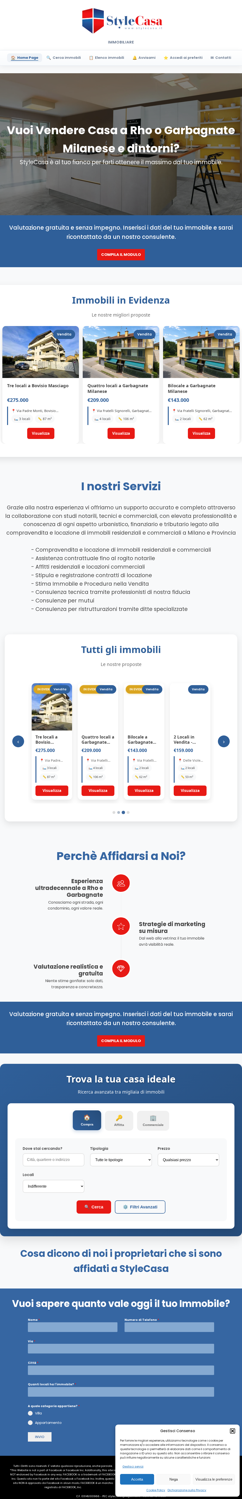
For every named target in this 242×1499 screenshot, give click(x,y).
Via (31, 1341)
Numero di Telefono (142, 1320)
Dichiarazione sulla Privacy (187, 1490)
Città (33, 1363)
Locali (28, 1174)
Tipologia (99, 1148)
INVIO (39, 1437)
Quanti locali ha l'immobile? (52, 1384)
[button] (232, 1431)
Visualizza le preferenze (213, 1479)
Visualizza (52, 790)
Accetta (137, 1479)
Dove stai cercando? (42, 1148)
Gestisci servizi (132, 1467)
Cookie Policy (155, 1490)
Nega (173, 1479)
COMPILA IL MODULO (121, 254)
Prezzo (164, 1148)
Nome (34, 1320)
